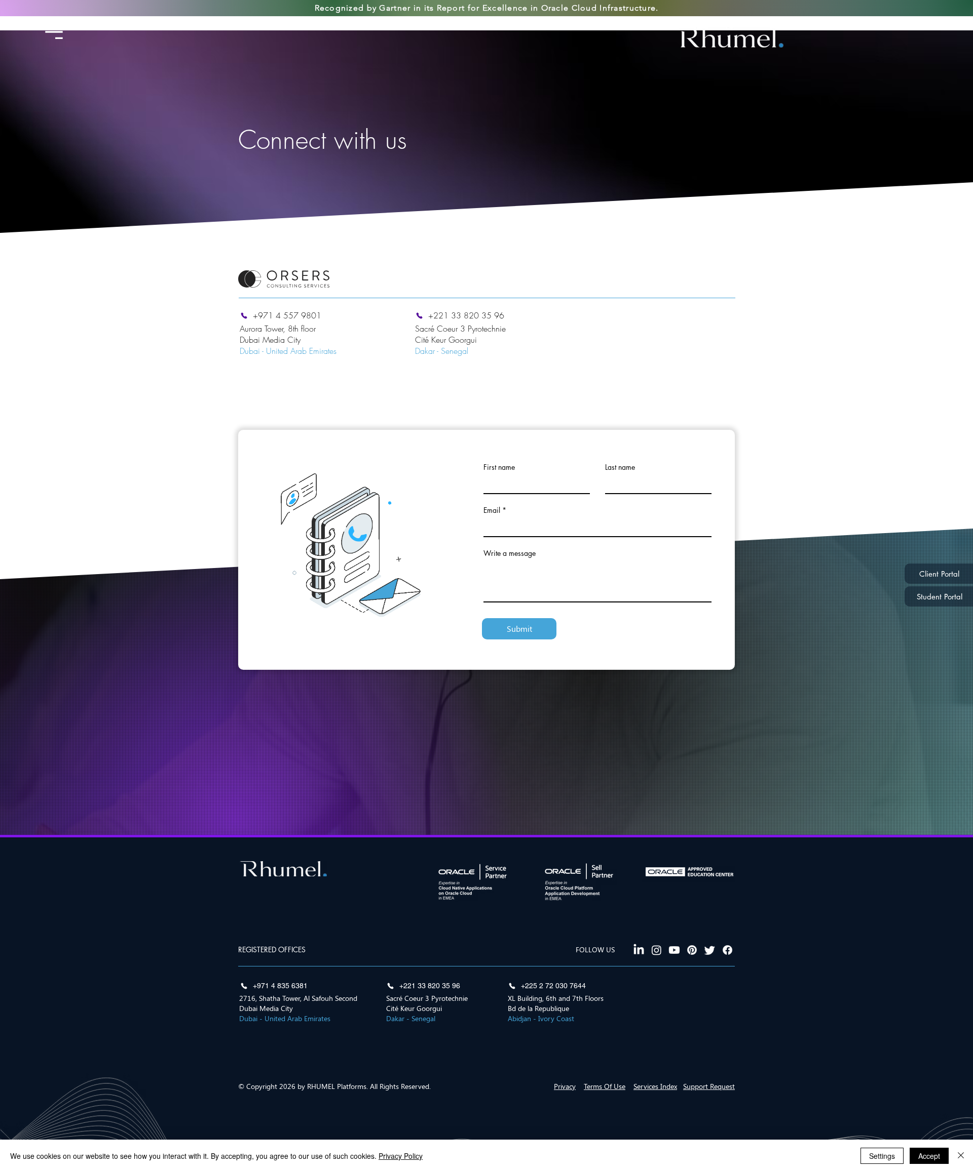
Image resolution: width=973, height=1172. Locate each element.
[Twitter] (709, 950)
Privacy (565, 1086)
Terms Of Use (604, 1086)
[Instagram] (656, 950)
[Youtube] (674, 950)
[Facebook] (727, 950)
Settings (882, 1156)
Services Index (655, 1086)
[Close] (961, 1156)
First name (499, 467)
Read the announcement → (573, 23)
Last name (620, 467)
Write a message (509, 553)
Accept (929, 1156)
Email (491, 510)
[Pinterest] (692, 950)
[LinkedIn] (638, 950)
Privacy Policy (401, 1156)
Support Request (709, 1086)
